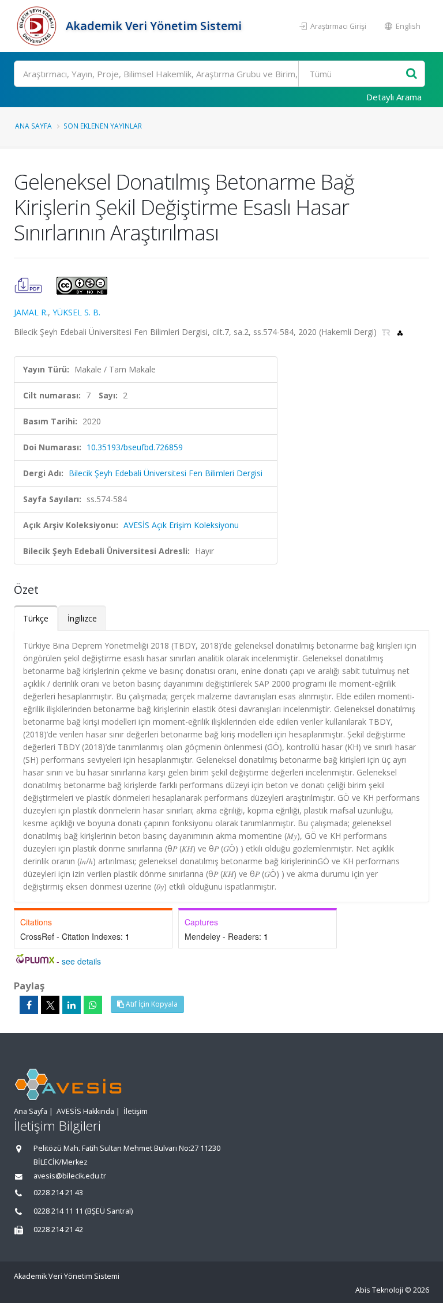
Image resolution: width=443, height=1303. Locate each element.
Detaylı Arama (394, 97)
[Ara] (412, 74)
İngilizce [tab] (82, 618)
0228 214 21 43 (58, 1192)
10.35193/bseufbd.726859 (135, 447)
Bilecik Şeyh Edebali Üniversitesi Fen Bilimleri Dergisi (165, 473)
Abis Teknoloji (379, 1290)
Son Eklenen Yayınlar (102, 125)
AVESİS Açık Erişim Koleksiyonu (181, 524)
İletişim (135, 1111)
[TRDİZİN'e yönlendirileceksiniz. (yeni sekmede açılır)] (387, 331)
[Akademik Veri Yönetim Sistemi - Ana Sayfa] (38, 26)
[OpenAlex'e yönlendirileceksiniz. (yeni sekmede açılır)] (400, 331)
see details (81, 961)
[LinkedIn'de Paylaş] (71, 1005)
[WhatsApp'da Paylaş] (93, 1005)
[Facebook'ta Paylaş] (29, 1005)
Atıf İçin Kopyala (151, 1004)
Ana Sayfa (33, 125)
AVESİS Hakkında (85, 1111)
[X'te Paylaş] (50, 1005)
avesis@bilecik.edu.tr (69, 1176)
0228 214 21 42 (58, 1229)
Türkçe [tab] (35, 618)
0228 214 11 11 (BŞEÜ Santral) (83, 1211)
